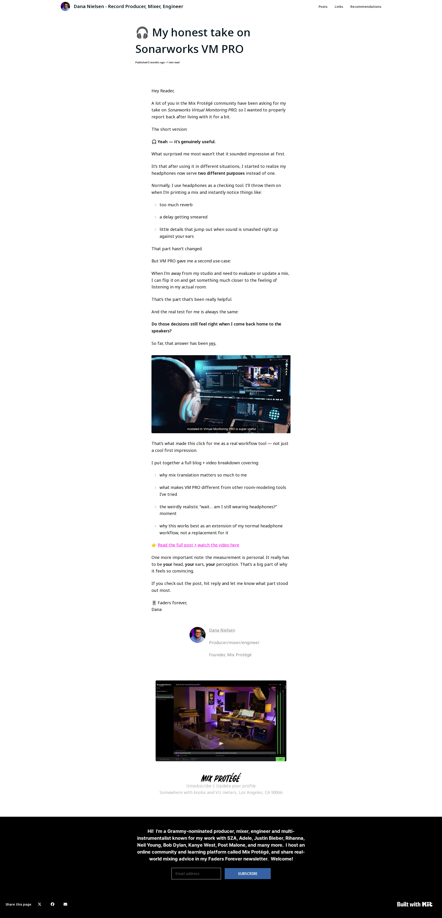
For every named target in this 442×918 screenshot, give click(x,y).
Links (339, 6)
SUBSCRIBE (247, 873)
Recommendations (365, 6)
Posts (323, 6)
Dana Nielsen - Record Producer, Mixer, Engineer (128, 6)
